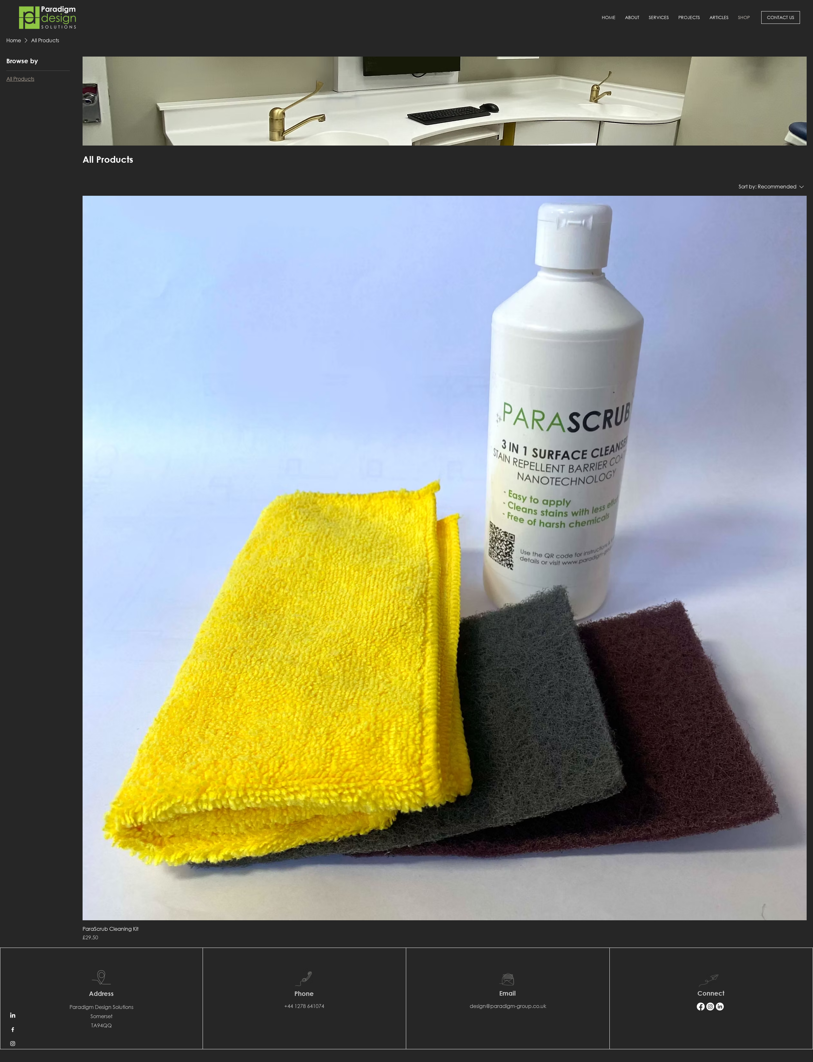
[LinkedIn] (13, 1015)
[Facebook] (13, 1029)
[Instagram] (13, 1043)
